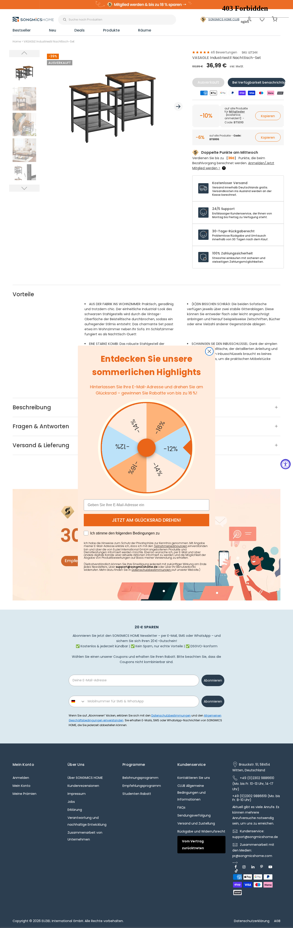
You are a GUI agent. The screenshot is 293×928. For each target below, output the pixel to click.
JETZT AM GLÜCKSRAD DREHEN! (146, 520)
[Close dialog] (209, 351)
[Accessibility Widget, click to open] (285, 464)
